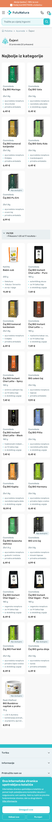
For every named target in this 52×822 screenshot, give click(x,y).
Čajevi (31, 31)
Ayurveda (20, 31)
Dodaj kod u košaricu (27, 5)
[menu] (4, 12)
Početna (8, 31)
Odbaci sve (14, 817)
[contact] (42, 12)
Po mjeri (38, 817)
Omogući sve (26, 809)
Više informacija (9, 801)
